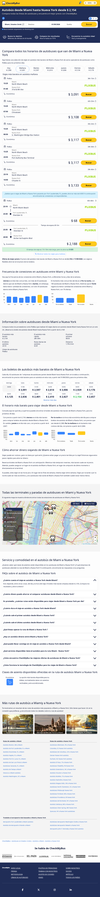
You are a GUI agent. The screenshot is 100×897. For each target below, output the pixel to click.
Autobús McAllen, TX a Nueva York (61, 776)
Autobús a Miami (38, 841)
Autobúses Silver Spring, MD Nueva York (63, 808)
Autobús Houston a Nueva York (60, 773)
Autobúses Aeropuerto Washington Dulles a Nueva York (68, 822)
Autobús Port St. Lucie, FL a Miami (14, 759)
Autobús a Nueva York (52, 841)
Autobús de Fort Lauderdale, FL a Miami (16, 748)
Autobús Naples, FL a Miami (12, 755)
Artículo (69, 874)
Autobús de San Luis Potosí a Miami (15, 762)
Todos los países (73, 877)
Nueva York (90, 504)
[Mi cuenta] (79, 3)
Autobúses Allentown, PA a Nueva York (63, 745)
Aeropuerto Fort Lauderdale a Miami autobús (18, 822)
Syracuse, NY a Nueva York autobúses (62, 811)
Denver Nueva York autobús (59, 755)
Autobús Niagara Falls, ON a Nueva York (63, 783)
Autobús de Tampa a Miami (12, 769)
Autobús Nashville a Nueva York (60, 780)
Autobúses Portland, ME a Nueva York (62, 794)
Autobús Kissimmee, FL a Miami (13, 752)
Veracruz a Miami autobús (12, 773)
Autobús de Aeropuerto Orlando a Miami (16, 825)
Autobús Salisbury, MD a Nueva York (62, 804)
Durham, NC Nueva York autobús (61, 759)
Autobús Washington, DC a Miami (14, 776)
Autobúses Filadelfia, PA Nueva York (62, 766)
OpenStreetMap (86, 544)
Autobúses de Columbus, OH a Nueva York (64, 752)
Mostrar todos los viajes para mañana (51, 254)
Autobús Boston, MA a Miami (12, 745)
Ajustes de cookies (46, 874)
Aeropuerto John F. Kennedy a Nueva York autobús (66, 829)
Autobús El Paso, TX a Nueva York (61, 762)
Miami (77, 504)
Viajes (40, 877)
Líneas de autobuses (19, 877)
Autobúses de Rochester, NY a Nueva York (64, 801)
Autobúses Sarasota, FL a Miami (13, 766)
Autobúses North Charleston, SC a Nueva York (65, 787)
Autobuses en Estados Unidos (22, 841)
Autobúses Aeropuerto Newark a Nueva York (65, 825)
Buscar (89, 94)
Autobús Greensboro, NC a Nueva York (63, 769)
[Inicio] (11, 3)
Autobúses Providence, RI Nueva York (62, 797)
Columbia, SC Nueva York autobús (61, 748)
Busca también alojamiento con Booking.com (19, 29)
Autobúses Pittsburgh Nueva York (61, 790)
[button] (53, 506)
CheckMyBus (6, 841)
